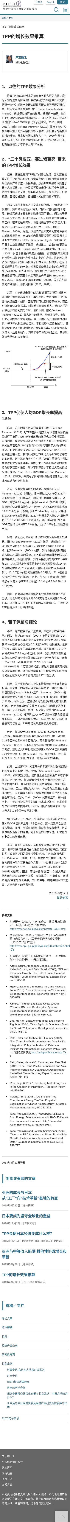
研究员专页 (8, 1354)
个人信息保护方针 (12, 1461)
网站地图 (7, 1473)
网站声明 (7, 1467)
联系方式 (7, 1484)
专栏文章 (7, 1318)
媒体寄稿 (7, 1327)
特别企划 (7, 1363)
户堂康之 (21, 57)
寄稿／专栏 (7, 18)
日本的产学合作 (16, 1387)
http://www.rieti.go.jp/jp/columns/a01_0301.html (38, 928)
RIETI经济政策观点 (18, 1381)
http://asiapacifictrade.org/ (47, 1052)
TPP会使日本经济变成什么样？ (28, 1234)
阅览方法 (7, 1478)
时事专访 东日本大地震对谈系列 (25, 1369)
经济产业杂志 (10, 1345)
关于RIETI (8, 1456)
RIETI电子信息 (10, 1418)
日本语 (38, 2)
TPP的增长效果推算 (18, 1275)
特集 (4, 1336)
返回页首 (61, 1516)
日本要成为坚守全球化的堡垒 (26, 1216)
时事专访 (12, 1375)
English (51, 2)
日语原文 (62, 897)
